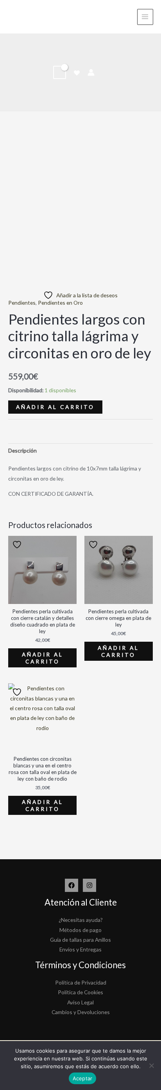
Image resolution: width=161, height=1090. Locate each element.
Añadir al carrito (55, 407)
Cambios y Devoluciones (81, 1012)
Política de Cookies (80, 992)
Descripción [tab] (22, 450)
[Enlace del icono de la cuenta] (91, 72)
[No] (151, 1065)
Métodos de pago (80, 930)
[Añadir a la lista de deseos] (18, 544)
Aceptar (83, 1078)
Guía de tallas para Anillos (80, 939)
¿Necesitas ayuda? (81, 919)
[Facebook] (71, 885)
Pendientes (22, 302)
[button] (105, 72)
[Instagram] (89, 885)
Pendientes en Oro (60, 302)
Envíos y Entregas (80, 949)
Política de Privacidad (80, 982)
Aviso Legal (80, 1002)
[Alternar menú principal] (145, 17)
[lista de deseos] (77, 73)
